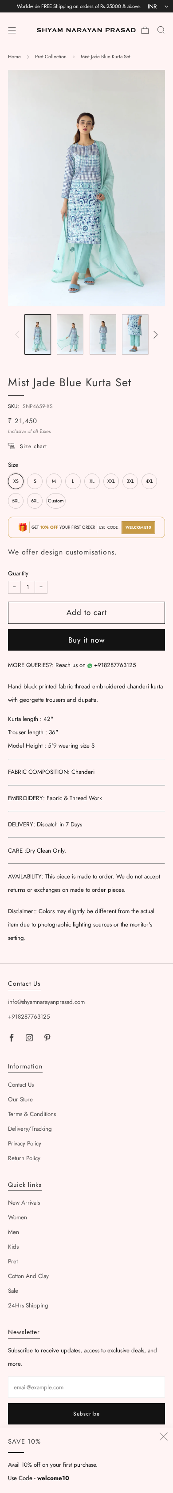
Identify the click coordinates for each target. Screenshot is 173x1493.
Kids (13, 1246)
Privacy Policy (24, 1143)
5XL (16, 500)
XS (16, 481)
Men (13, 1232)
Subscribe (86, 1414)
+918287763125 (115, 665)
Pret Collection (51, 56)
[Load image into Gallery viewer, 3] (103, 334)
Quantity (18, 573)
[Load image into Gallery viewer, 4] (135, 334)
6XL (35, 500)
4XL (149, 481)
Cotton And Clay (28, 1276)
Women (17, 1217)
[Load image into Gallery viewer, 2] (70, 334)
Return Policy (24, 1158)
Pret (13, 1261)
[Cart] (145, 30)
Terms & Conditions (32, 1114)
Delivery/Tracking (30, 1129)
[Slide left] (18, 334)
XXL (111, 481)
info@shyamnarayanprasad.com (46, 1002)
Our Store (20, 1099)
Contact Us (21, 1084)
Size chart (33, 446)
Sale (13, 1291)
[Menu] (12, 30)
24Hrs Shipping (28, 1305)
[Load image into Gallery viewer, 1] (37, 334)
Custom (56, 500)
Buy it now (86, 640)
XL (92, 481)
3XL (130, 481)
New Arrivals (24, 1202)
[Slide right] (154, 334)
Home (14, 56)
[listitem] (79, 6)
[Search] (161, 30)
